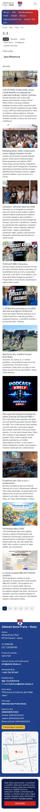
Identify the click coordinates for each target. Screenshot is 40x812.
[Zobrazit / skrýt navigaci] (35, 3)
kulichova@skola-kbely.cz (21, 684)
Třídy (16, 27)
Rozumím (20, 803)
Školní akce (8, 42)
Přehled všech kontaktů (13, 727)
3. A (22, 27)
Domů (5, 27)
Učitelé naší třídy (11, 46)
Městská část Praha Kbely (14, 703)
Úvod (6, 39)
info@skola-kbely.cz (11, 664)
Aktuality (14, 39)
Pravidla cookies (26, 798)
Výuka (22, 39)
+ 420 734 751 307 (10, 672)
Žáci (10, 27)
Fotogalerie (19, 42)
